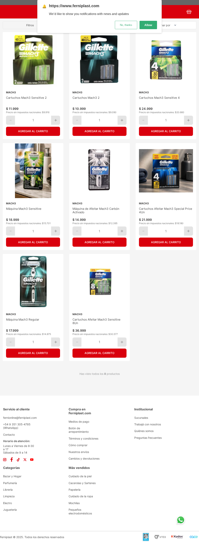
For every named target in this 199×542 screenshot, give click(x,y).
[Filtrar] (33, 25)
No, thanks (126, 25)
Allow (148, 25)
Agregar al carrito (33, 131)
